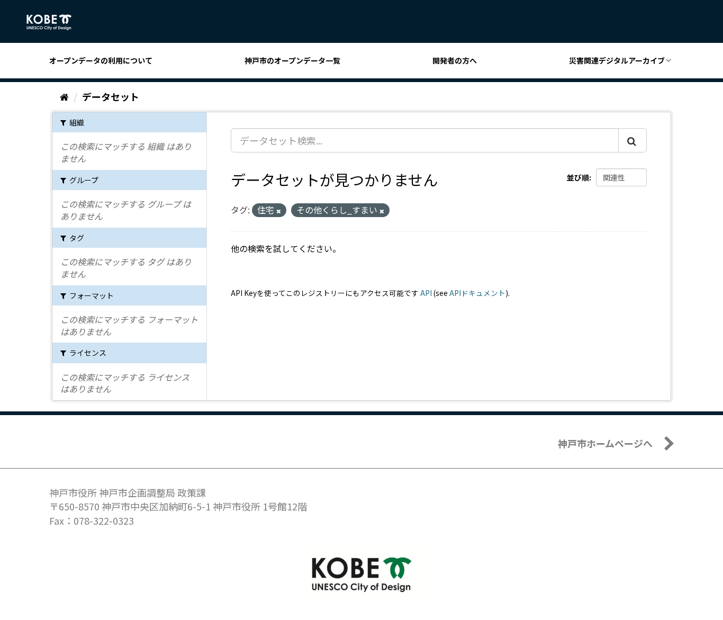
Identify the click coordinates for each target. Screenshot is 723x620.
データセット (110, 96)
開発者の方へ (454, 60)
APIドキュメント (477, 292)
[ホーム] (64, 96)
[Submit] (632, 140)
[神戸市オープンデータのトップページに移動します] (54, 22)
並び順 (578, 177)
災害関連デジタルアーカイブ (617, 60)
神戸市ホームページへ (605, 443)
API (426, 292)
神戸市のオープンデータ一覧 (292, 60)
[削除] (278, 210)
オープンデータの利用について (100, 60)
